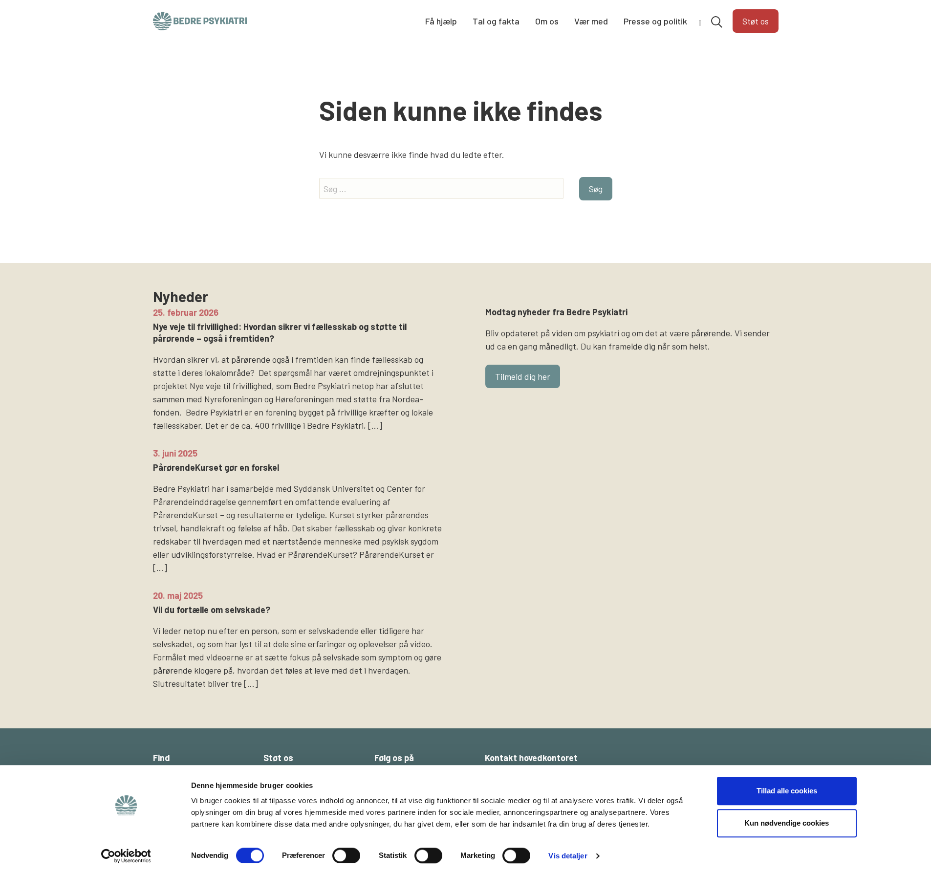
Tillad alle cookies (787, 791)
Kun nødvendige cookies (786, 823)
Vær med (591, 21)
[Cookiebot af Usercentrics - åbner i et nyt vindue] (126, 856)
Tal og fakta (496, 21)
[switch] (346, 855)
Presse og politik (655, 21)
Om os (547, 21)
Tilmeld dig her (522, 376)
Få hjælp (441, 21)
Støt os (755, 21)
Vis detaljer (567, 856)
